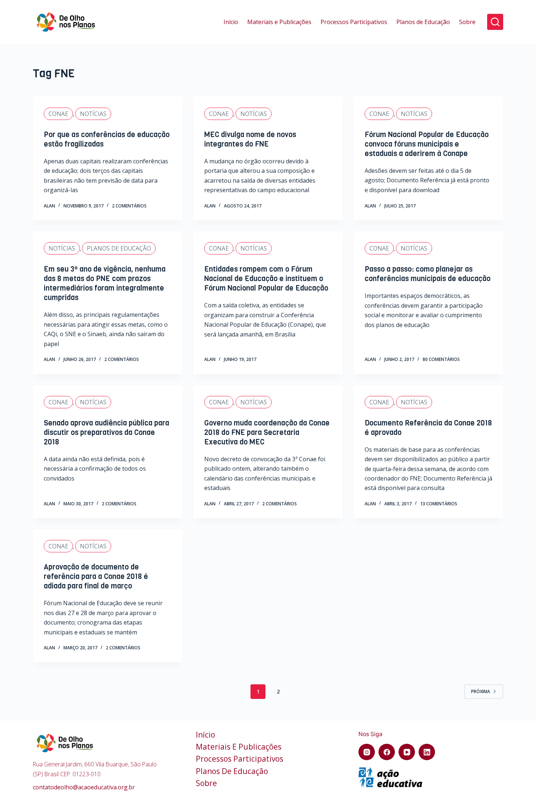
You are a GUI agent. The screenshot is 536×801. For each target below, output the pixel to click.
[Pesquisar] (495, 22)
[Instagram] (366, 752)
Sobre (467, 22)
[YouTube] (407, 752)
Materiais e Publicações (279, 22)
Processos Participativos (354, 22)
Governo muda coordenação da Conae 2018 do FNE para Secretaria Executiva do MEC (267, 432)
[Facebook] (386, 752)
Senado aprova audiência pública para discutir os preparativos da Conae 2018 (106, 432)
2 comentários (129, 206)
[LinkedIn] (427, 752)
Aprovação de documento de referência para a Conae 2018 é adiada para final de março (96, 576)
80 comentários (441, 359)
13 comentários (438, 504)
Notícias (93, 114)
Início (231, 22)
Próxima (480, 691)
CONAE (58, 114)
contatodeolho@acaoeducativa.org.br (84, 787)
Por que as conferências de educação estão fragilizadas (107, 139)
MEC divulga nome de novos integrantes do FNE (250, 139)
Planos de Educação (423, 22)
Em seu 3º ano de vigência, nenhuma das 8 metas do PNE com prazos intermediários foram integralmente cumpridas (105, 283)
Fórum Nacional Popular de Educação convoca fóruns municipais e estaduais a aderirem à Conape (427, 144)
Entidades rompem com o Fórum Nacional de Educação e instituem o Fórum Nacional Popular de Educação (266, 278)
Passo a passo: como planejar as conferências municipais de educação (427, 274)
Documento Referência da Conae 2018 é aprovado (428, 428)
